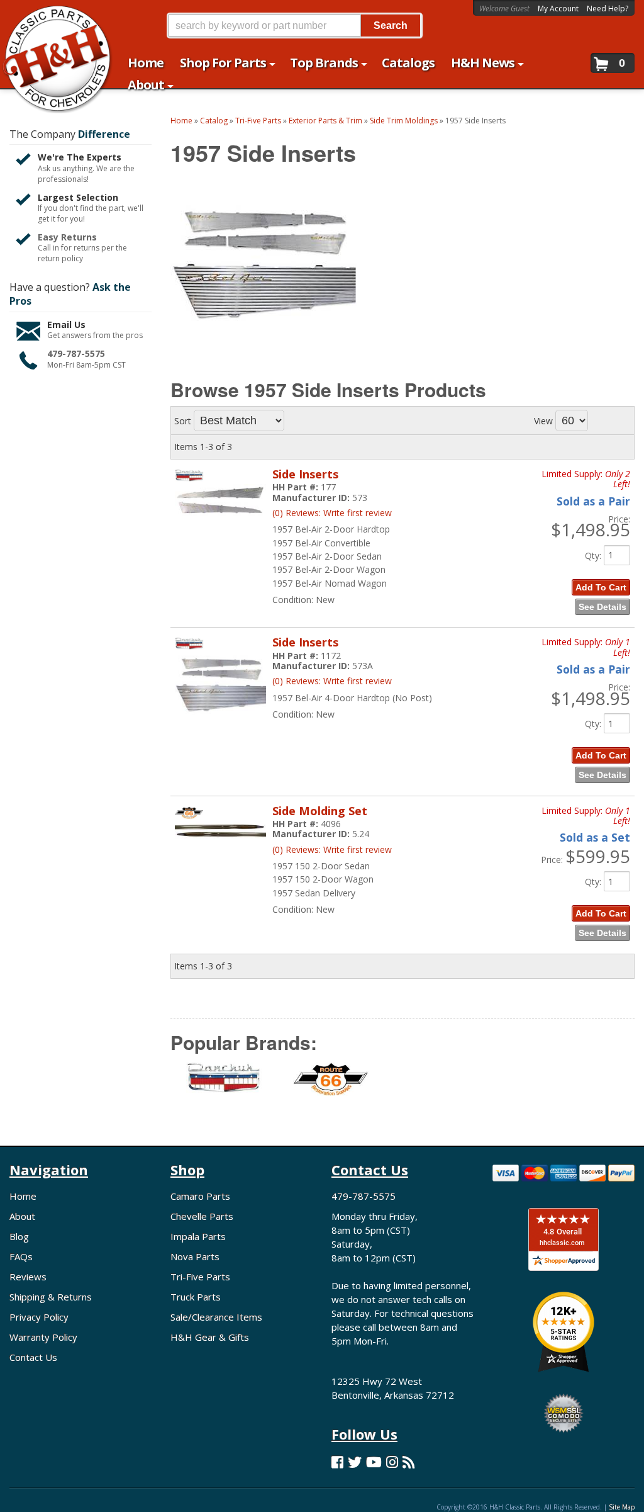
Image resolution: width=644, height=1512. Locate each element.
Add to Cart (600, 587)
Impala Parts (198, 1236)
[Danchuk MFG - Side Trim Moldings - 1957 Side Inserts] (224, 1086)
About (22, 1216)
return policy (60, 259)
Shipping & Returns (50, 1296)
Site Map (622, 1507)
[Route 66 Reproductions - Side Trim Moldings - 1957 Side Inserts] (331, 1086)
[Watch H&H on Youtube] (374, 1462)
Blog (19, 1236)
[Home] (50, 17)
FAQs (21, 1256)
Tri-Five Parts (200, 1276)
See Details (602, 607)
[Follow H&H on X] (355, 1462)
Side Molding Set (319, 810)
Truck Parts (195, 1296)
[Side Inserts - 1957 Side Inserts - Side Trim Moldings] (220, 522)
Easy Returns (67, 237)
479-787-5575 (76, 353)
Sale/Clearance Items (216, 1317)
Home (22, 1196)
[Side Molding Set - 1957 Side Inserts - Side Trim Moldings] (220, 845)
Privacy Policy (39, 1317)
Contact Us (33, 1357)
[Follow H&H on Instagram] (392, 1462)
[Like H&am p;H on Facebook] (337, 1462)
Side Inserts (305, 474)
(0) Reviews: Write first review (332, 513)
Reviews (28, 1276)
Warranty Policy (43, 1337)
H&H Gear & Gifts (209, 1337)
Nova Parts (194, 1256)
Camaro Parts (200, 1196)
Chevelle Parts (201, 1216)
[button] (294, 25)
